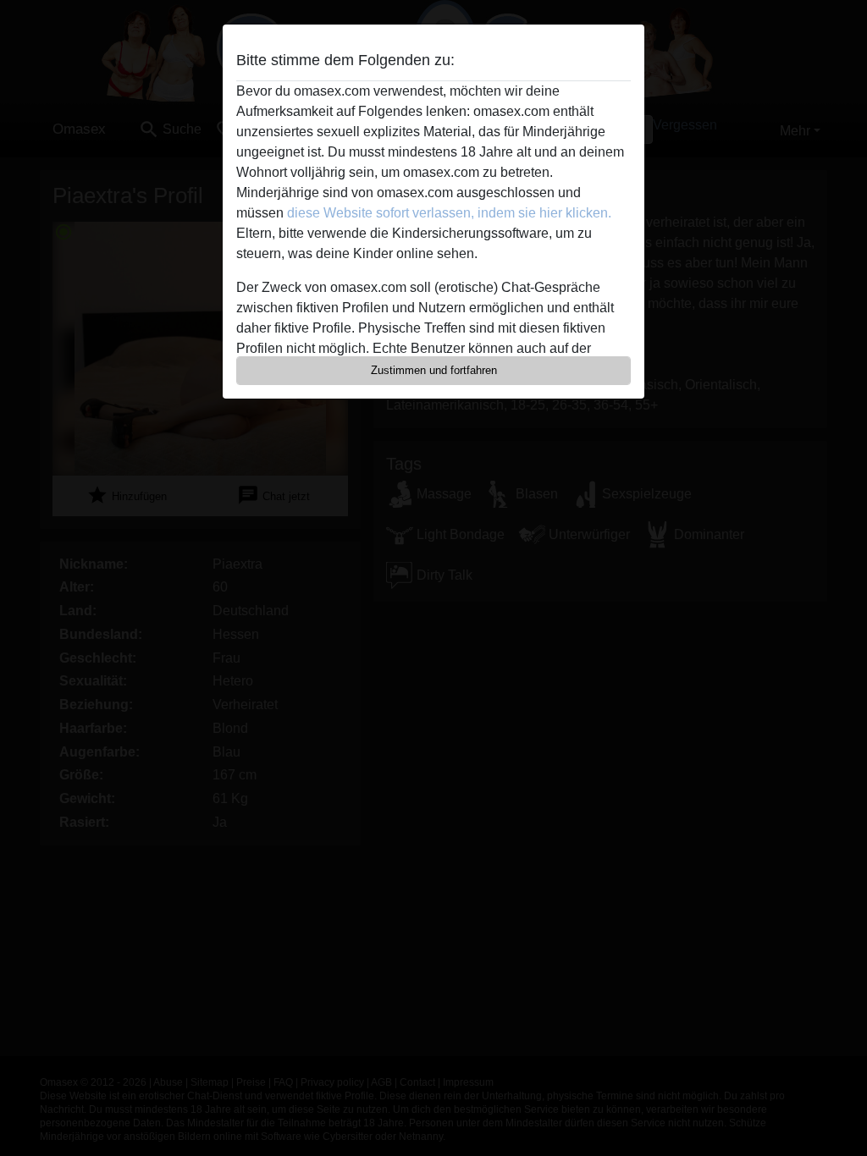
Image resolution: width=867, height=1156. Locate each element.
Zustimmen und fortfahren (434, 370)
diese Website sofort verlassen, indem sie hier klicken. (449, 213)
